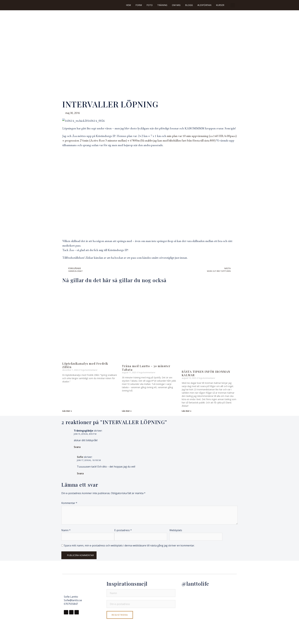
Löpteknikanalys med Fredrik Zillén (85, 365)
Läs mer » (67, 411)
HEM (128, 5)
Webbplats (175, 530)
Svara (77, 447)
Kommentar (69, 503)
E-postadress (123, 530)
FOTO (150, 5)
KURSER (220, 5)
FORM (138, 5)
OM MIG (176, 5)
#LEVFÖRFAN (204, 5)
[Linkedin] (76, 612)
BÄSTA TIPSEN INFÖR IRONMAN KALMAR (206, 373)
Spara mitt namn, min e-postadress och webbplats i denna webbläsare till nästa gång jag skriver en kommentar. (129, 545)
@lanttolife (195, 583)
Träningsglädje (83, 430)
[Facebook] (66, 612)
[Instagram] (71, 612)
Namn (66, 530)
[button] (232, 5)
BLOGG (189, 5)
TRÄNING (162, 5)
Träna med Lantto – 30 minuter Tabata (146, 367)
